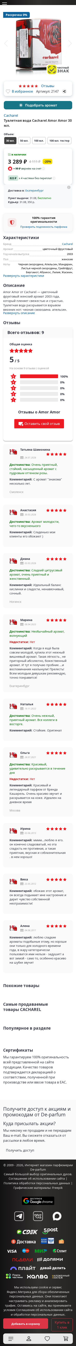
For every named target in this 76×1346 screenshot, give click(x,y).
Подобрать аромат (41, 105)
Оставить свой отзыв (42, 423)
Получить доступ (20, 1150)
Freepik (57, 1188)
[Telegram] (19, 1216)
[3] (28, 86)
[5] (36, 86)
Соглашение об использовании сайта (37, 1178)
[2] (24, 86)
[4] (32, 86)
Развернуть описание (19, 313)
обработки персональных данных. (39, 1314)
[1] (20, 86)
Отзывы (47, 86)
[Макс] (57, 1216)
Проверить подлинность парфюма (43, 227)
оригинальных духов (55, 1174)
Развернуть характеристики (23, 276)
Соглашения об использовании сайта (44, 1310)
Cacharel (11, 115)
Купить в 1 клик (62, 1325)
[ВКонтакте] (38, 1216)
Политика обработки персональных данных (37, 1183)
